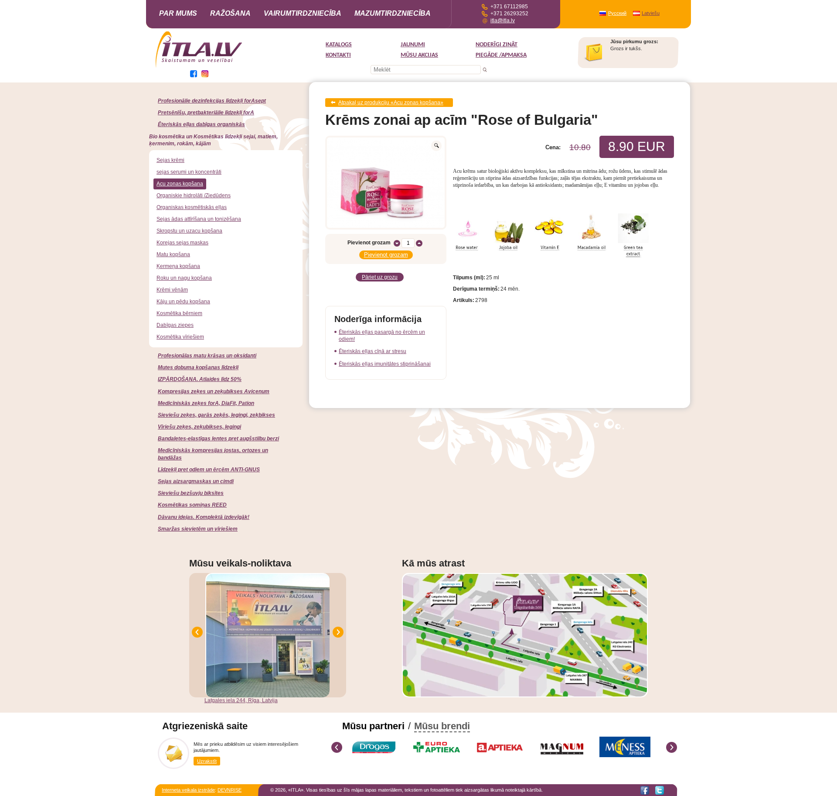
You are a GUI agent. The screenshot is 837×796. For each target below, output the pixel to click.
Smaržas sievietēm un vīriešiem (198, 529)
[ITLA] (199, 67)
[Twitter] (659, 790)
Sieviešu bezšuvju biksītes (191, 493)
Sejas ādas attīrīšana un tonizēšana (199, 219)
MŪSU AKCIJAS (419, 55)
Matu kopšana (173, 254)
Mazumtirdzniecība (392, 13)
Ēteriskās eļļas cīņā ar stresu (372, 351)
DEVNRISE (230, 790)
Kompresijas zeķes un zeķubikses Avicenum (213, 391)
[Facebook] (645, 790)
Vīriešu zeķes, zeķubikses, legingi (199, 427)
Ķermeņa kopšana (178, 266)
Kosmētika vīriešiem (180, 337)
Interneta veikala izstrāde (188, 790)
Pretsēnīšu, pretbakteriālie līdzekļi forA (206, 113)
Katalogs (339, 44)
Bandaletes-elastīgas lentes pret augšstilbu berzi (218, 439)
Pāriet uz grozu (380, 277)
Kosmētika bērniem (179, 313)
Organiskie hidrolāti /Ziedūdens (194, 195)
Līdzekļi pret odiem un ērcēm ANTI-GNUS (209, 470)
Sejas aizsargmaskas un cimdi (196, 481)
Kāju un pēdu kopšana (183, 301)
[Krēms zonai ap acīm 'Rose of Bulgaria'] (386, 182)
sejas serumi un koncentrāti (189, 172)
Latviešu (651, 13)
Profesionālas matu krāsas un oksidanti (207, 356)
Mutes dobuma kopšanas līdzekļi (198, 367)
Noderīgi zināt (496, 44)
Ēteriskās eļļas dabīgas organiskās (201, 124)
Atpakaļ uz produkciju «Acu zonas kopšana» (390, 103)
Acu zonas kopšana (180, 184)
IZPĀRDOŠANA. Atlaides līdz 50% (200, 379)
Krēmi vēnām (172, 290)
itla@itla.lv (502, 20)
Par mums (178, 13)
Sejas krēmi (170, 160)
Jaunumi (413, 44)
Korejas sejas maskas (182, 243)
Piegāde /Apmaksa (501, 55)
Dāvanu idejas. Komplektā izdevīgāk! (203, 517)
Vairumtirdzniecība (302, 13)
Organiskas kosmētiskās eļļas (192, 207)
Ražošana (230, 13)
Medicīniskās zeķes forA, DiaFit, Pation (206, 403)
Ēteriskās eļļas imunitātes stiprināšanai (385, 364)
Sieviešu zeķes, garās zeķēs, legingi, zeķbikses (216, 415)
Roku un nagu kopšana (184, 278)
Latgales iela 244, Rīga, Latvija (241, 700)
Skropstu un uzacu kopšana (189, 231)
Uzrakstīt (207, 761)
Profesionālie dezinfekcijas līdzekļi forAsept (212, 101)
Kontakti (338, 55)
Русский (617, 13)
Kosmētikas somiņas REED (192, 505)
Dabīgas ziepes (175, 325)
